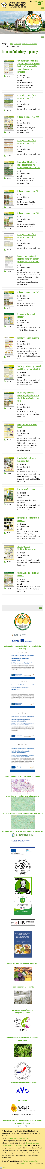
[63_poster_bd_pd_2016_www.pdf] (9, 219)
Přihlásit (25, 1161)
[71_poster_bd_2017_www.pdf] (9, 197)
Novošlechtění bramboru (26, 489)
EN (42, 4)
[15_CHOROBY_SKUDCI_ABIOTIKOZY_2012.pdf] (9, 579)
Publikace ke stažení (29, 44)
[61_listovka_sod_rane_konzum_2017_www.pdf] (9, 262)
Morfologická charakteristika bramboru (28, 519)
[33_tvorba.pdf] (9, 553)
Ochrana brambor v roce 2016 (28, 213)
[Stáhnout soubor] (5, 76)
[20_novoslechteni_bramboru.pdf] (9, 495)
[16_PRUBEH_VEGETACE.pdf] (9, 399)
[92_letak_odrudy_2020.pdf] (9, 147)
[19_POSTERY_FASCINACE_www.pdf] (9, 464)
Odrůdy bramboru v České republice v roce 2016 (26, 236)
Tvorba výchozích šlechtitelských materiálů (26, 548)
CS (39, 4)
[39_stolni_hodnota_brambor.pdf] (9, 318)
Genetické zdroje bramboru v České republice (28, 459)
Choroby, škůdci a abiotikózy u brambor (28, 574)
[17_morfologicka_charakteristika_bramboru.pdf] (9, 524)
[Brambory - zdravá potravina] (34, 22)
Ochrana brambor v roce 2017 (28, 191)
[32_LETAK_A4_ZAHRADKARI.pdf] (9, 372)
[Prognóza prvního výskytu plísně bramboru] (23, 804)
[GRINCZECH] (23, 974)
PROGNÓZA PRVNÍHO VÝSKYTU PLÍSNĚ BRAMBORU (22, 796)
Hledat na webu (37, 1)
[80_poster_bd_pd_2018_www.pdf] (9, 168)
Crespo (24, 1163)
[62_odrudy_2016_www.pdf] (9, 241)
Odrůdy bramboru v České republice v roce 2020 (26, 142)
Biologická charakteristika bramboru (27, 426)
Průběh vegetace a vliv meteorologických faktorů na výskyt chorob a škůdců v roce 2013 (28, 396)
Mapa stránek (34, 1161)
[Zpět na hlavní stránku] (13, 5)
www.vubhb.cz (25, 1138)
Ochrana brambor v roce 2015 (28, 292)
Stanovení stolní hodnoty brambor (26, 315)
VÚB (11, 44)
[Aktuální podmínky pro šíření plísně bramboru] (23, 822)
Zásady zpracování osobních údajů (14, 1145)
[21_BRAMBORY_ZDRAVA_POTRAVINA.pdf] (9, 346)
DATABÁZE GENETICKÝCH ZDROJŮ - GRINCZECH (22, 964)
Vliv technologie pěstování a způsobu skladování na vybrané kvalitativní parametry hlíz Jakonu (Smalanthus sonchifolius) (28, 66)
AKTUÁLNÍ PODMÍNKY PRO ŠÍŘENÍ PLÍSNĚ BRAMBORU (22, 814)
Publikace (17, 44)
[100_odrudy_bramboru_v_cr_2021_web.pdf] (9, 101)
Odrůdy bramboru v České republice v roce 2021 (26, 97)
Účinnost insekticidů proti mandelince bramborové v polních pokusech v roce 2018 (28, 164)
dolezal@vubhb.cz (32, 1143)
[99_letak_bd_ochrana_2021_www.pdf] (9, 123)
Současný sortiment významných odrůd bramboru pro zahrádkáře (29, 367)
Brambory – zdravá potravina (28, 337)
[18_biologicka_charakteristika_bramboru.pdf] (9, 431)
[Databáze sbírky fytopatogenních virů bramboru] (23, 1050)
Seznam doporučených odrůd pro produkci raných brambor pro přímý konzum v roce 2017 (28, 258)
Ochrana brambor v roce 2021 (28, 116)
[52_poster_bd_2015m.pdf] (9, 298)
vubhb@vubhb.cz (13, 1138)
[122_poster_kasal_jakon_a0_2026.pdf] (9, 67)
